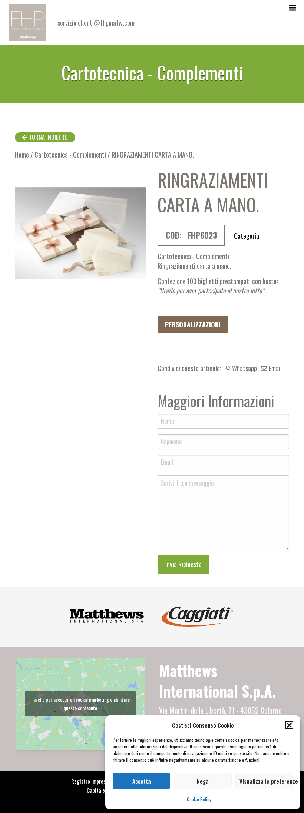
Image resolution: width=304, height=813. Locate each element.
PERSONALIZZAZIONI (193, 324)
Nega (203, 781)
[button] (289, 725)
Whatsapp (244, 368)
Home (22, 154)
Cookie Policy (199, 799)
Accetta (141, 781)
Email (274, 368)
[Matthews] (106, 615)
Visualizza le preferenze (266, 781)
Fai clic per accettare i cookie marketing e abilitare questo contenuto (80, 703)
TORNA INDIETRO (47, 137)
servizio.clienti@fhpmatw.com (96, 22)
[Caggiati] (197, 615)
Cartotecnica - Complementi (70, 154)
